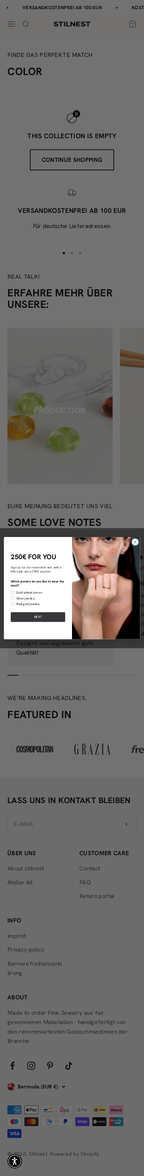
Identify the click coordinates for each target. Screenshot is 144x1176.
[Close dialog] (135, 541)
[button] (14, 1161)
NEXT (38, 617)
